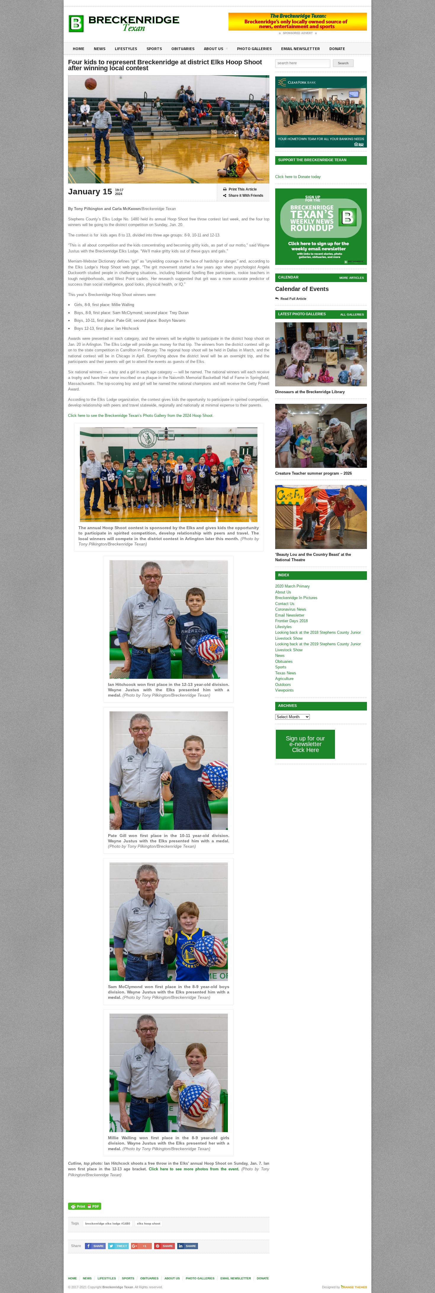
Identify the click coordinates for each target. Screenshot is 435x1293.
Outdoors (283, 684)
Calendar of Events (302, 289)
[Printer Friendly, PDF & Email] (84, 1206)
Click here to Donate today (298, 177)
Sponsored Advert (298, 33)
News (99, 48)
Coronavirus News (290, 609)
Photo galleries (254, 48)
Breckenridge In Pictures (296, 598)
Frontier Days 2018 (291, 621)
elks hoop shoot (148, 1223)
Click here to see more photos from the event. (194, 1169)
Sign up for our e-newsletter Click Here (305, 744)
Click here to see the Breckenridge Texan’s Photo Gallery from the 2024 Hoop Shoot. (141, 415)
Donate (337, 48)
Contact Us (284, 603)
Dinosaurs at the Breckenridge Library (310, 392)
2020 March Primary (292, 586)
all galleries (352, 314)
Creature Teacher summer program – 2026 (313, 473)
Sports (154, 48)
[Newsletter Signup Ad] (321, 226)
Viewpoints (284, 690)
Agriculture (284, 678)
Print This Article (243, 189)
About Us (213, 48)
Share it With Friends (245, 195)
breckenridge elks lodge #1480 (107, 1223)
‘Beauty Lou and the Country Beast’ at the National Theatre (313, 557)
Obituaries (182, 48)
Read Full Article (293, 298)
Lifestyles (126, 48)
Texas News (285, 673)
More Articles (351, 277)
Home (78, 48)
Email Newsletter (300, 48)
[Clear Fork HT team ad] (321, 112)
